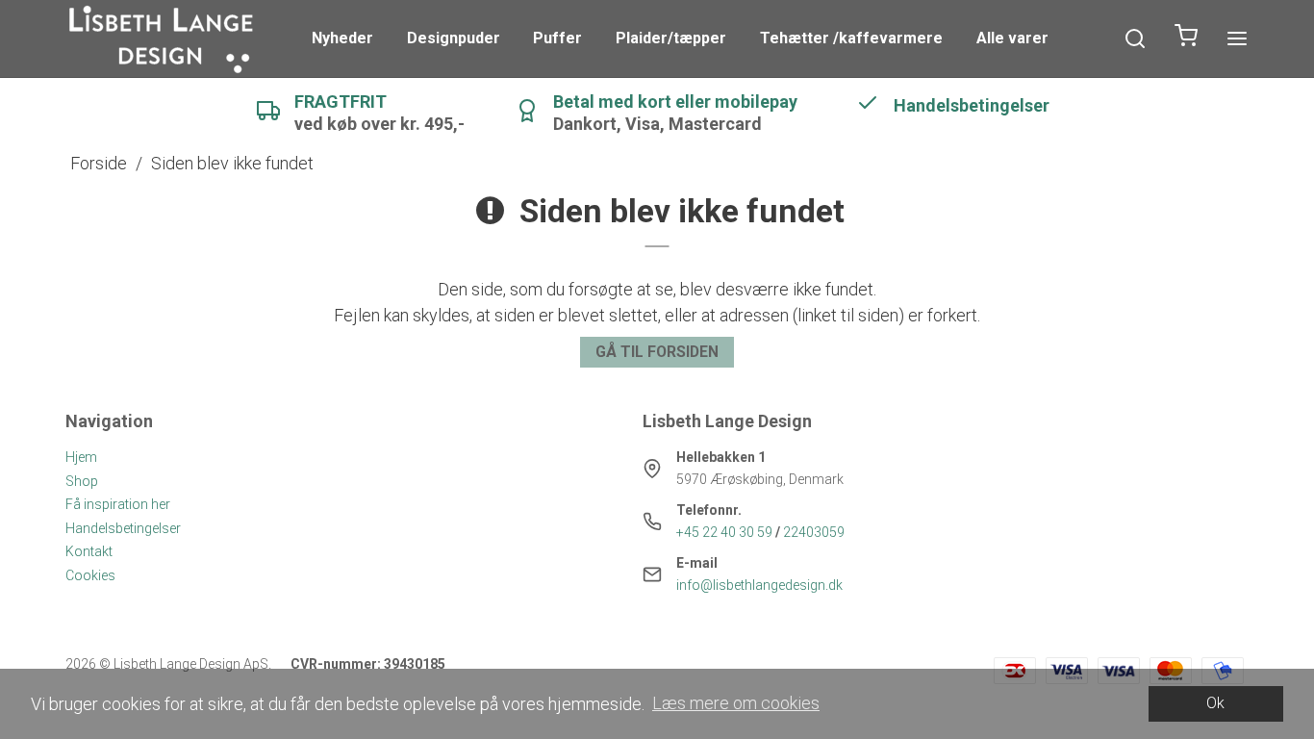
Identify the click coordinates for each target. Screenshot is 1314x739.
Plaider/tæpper (671, 38)
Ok (1215, 703)
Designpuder (453, 38)
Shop (81, 481)
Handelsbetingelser (123, 528)
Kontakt (89, 551)
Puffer (557, 38)
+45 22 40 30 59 (724, 532)
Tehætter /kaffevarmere (851, 38)
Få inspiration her (117, 504)
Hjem (81, 457)
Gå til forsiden (657, 352)
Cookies (90, 575)
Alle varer (1012, 38)
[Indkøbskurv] (1186, 38)
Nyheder (342, 38)
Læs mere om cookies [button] (736, 703)
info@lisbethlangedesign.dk (759, 585)
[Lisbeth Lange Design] (161, 39)
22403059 (814, 532)
